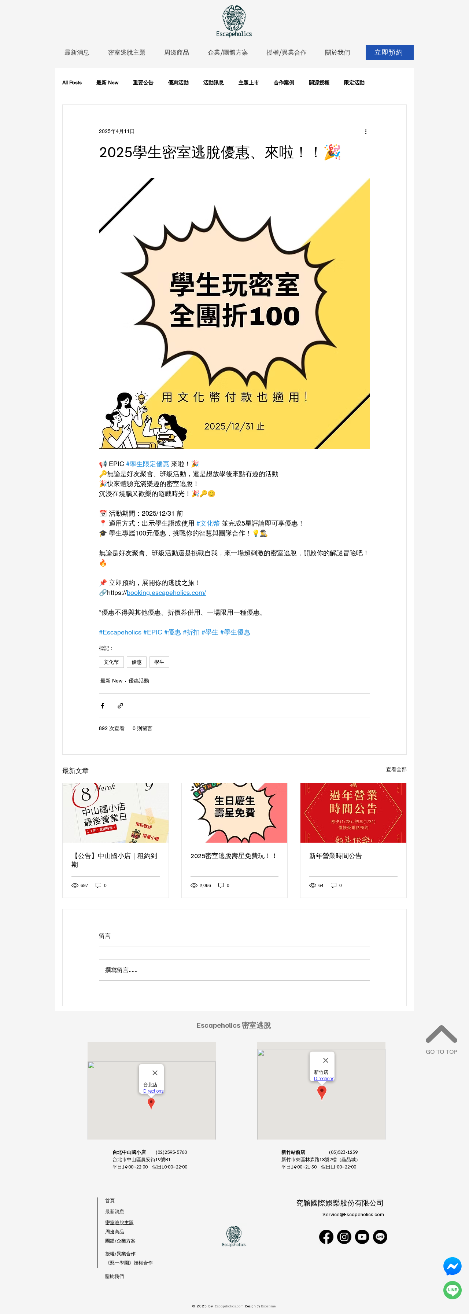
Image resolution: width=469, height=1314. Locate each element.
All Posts (72, 82)
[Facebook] (326, 1237)
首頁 (110, 1200)
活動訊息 (213, 82)
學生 (159, 662)
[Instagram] (344, 1237)
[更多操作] (365, 131)
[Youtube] (362, 1237)
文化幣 (111, 662)
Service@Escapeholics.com (353, 1214)
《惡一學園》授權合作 (129, 1263)
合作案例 (284, 82)
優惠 (137, 662)
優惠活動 (178, 82)
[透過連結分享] (120, 705)
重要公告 (143, 82)
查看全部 (396, 769)
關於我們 (114, 1276)
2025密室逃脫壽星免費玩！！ (234, 855)
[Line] (380, 1237)
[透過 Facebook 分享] (102, 705)
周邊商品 (114, 1231)
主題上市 (249, 82)
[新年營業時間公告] (353, 813)
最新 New (107, 82)
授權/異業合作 (120, 1253)
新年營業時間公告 (335, 855)
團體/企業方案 (120, 1241)
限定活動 (354, 82)
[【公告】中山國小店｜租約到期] (116, 813)
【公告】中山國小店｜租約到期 (114, 859)
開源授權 (319, 82)
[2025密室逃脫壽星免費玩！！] (235, 813)
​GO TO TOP (441, 1051)
